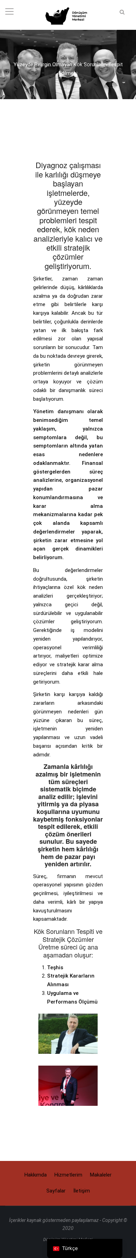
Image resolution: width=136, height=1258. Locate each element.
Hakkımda (35, 1175)
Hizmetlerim (68, 1175)
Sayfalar (56, 1191)
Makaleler (101, 1175)
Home (66, 56)
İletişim (81, 1191)
